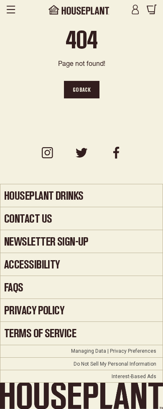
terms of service (40, 333)
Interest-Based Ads (134, 376)
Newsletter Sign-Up (46, 241)
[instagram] (47, 157)
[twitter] (81, 157)
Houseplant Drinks (43, 196)
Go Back (82, 89)
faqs (13, 287)
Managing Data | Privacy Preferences (113, 351)
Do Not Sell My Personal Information (115, 364)
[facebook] (115, 157)
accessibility (32, 264)
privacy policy (34, 310)
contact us (28, 219)
